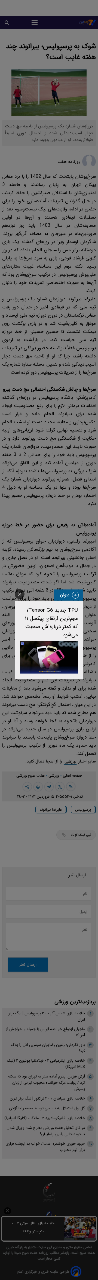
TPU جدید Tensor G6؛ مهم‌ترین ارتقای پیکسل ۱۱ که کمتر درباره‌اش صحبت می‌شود (51, 622)
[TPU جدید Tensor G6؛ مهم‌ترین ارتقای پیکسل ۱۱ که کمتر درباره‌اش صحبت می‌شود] (49, 657)
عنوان (65, 595)
